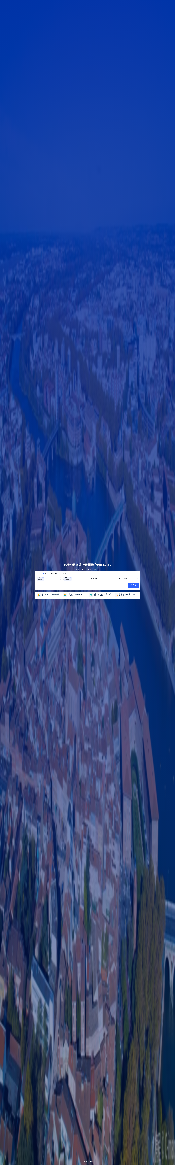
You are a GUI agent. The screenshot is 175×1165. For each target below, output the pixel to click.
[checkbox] (64, 573)
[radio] (39, 573)
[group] (49, 578)
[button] (162, 3)
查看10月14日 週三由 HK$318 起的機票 (87, 569)
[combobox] (45, 579)
